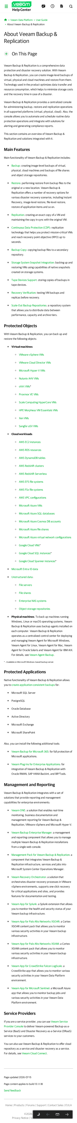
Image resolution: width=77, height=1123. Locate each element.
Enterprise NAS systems (32, 600)
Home (8, 1105)
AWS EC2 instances (30, 442)
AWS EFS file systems (31, 481)
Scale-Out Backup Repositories (28, 305)
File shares (25, 592)
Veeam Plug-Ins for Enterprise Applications (35, 764)
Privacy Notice (20, 1117)
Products (19, 1105)
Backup (15, 165)
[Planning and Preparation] (67, 1114)
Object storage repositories (34, 608)
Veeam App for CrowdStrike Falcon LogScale (36, 966)
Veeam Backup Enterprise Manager (31, 832)
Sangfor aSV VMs (28, 426)
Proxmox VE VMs (28, 394)
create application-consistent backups (33, 684)
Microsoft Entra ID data (24, 569)
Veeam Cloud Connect (34, 1053)
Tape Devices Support (24, 280)
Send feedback (12, 1090)
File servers (25, 585)
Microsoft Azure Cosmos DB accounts (40, 521)
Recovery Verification (23, 292)
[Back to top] (57, 1114)
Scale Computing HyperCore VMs (37, 402)
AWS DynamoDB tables (32, 457)
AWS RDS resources (30, 450)
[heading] (38, 149)
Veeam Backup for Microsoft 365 (29, 751)
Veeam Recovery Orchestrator (28, 877)
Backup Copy (18, 249)
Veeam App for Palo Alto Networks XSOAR (35, 921)
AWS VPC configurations (32, 497)
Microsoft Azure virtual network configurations (45, 537)
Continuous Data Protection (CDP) (30, 227)
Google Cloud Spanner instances (37, 561)
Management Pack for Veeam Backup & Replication (40, 854)
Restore (15, 183)
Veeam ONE (18, 810)
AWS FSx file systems (31, 489)
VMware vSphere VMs (31, 354)
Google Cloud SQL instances (35, 553)
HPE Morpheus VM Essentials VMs (38, 410)
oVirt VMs (24, 386)
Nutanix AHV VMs (29, 378)
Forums (30, 1105)
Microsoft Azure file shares (34, 529)
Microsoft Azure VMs (30, 505)
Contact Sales (55, 1105)
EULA (68, 1105)
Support (41, 1105)
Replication (17, 214)
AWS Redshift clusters (31, 465)
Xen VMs (24, 418)
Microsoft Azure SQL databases (37, 513)
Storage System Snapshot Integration (32, 262)
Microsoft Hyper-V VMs (32, 370)
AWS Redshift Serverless (33, 473)
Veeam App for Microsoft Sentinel (30, 988)
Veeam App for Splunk (24, 904)
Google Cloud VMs (29, 545)
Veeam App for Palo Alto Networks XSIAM (35, 943)
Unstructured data (22, 577)
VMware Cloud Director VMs (35, 362)
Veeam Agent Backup (41, 654)
